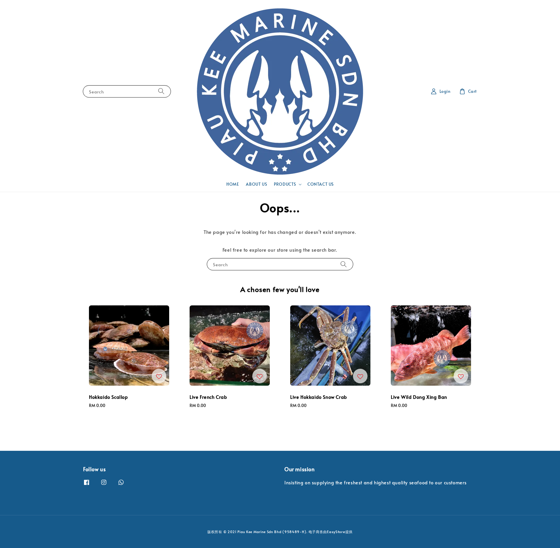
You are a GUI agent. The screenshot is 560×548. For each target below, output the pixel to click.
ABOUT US (256, 184)
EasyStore (336, 531)
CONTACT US (320, 184)
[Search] (161, 91)
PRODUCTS (285, 184)
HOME (232, 184)
